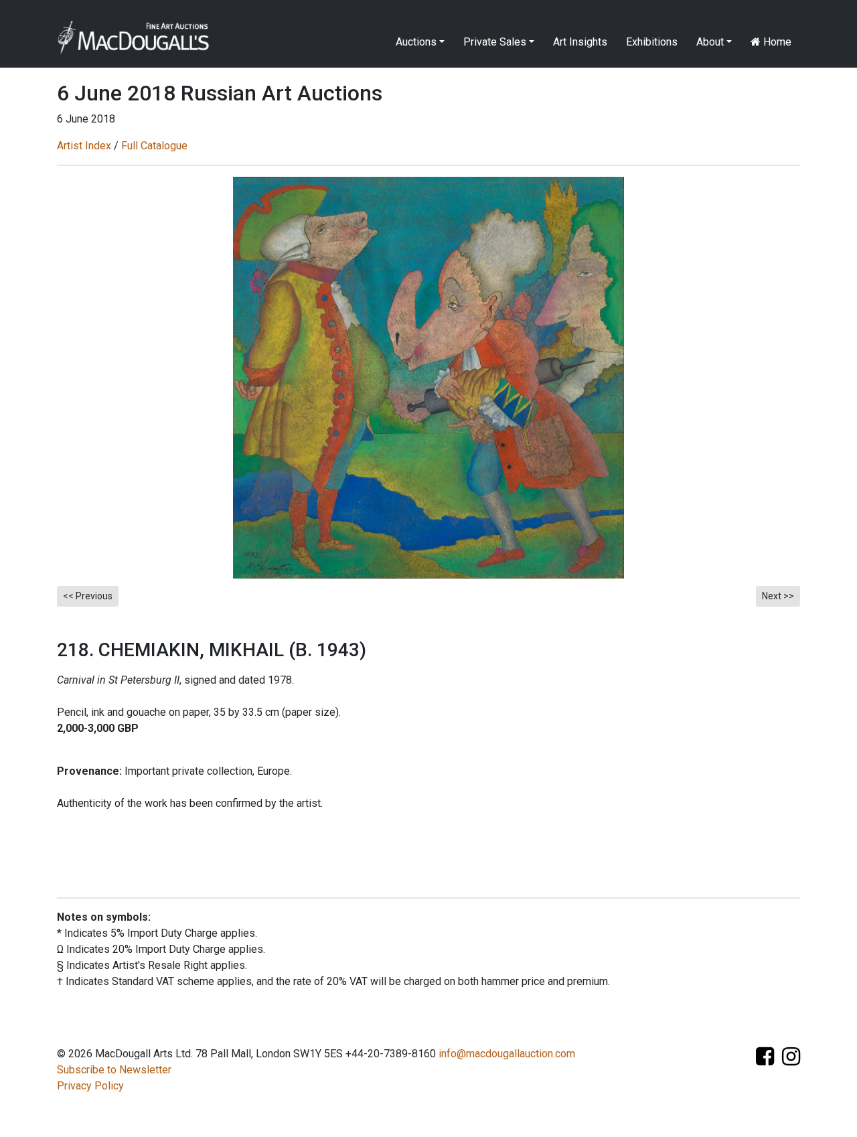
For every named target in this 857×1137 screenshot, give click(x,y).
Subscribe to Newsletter (114, 1069)
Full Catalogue (154, 145)
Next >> (778, 596)
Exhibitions (652, 41)
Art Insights (580, 41)
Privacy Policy (90, 1085)
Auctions (416, 41)
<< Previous (87, 596)
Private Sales (494, 41)
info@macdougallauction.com (507, 1053)
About (710, 41)
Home (776, 41)
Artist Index (84, 145)
